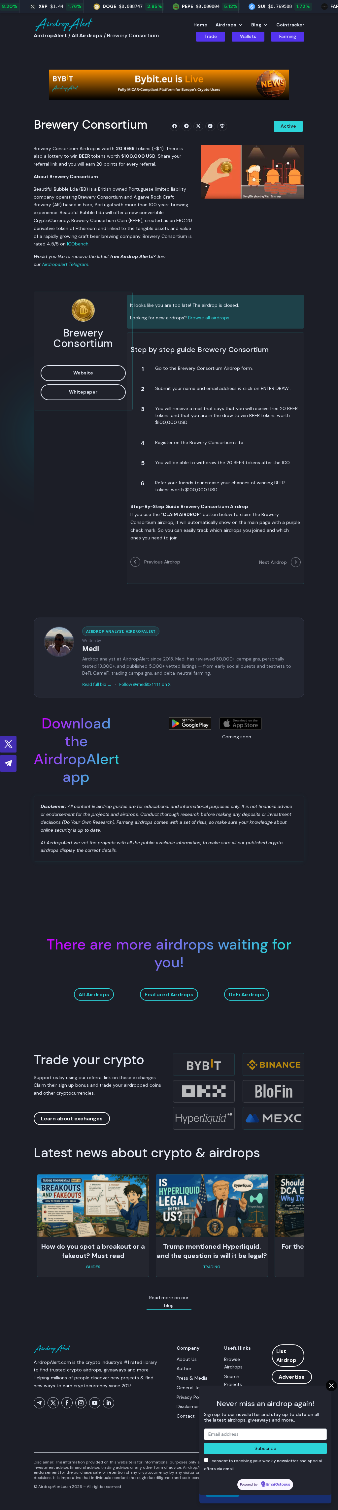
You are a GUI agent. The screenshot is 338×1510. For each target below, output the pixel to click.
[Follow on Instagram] (80, 1402)
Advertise (292, 1376)
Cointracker (290, 25)
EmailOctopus (278, 1484)
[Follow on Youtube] (94, 1402)
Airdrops (226, 25)
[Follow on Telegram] (8, 763)
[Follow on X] (8, 744)
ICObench (77, 244)
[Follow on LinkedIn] (108, 1402)
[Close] (331, 1385)
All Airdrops (94, 994)
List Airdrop (286, 1356)
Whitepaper (83, 392)
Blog (256, 25)
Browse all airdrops (208, 318)
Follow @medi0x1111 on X (145, 684)
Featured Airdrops (169, 994)
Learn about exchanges (72, 1118)
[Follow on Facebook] (67, 1402)
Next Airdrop (273, 562)
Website (83, 373)
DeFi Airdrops (246, 994)
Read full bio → (97, 684)
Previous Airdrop (161, 562)
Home (200, 25)
